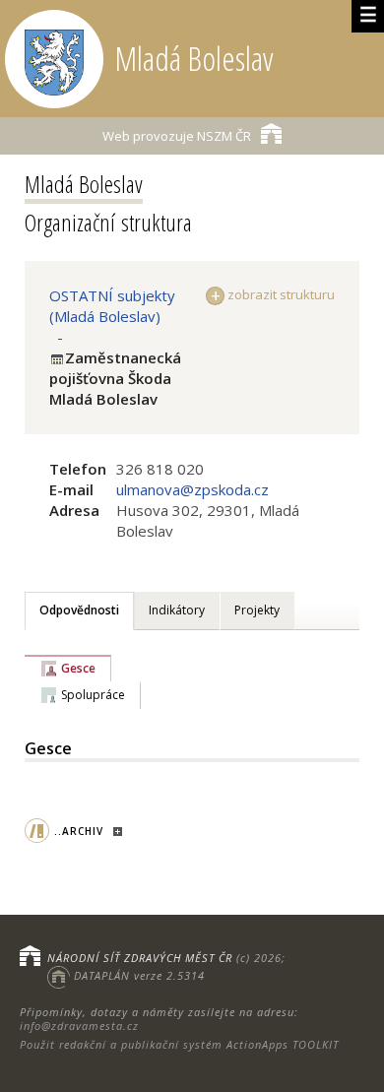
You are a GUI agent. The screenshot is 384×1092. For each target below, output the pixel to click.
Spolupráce (93, 694)
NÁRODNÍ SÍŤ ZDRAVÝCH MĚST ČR (139, 957)
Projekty (257, 610)
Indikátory (177, 610)
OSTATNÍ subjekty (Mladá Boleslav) (112, 306)
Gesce (78, 668)
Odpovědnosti (79, 610)
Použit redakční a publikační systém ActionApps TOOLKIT (179, 1044)
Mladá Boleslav (84, 183)
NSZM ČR (176, 136)
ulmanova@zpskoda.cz (192, 489)
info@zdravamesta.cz (79, 1025)
